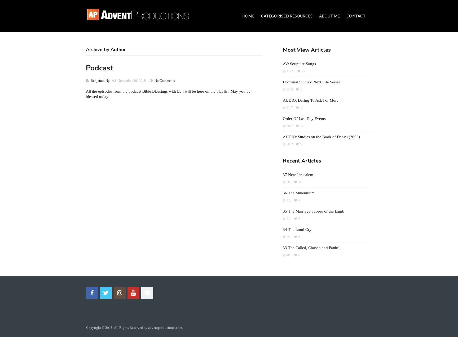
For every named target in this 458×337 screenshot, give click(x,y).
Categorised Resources (286, 16)
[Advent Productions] (140, 13)
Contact (355, 16)
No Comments (165, 81)
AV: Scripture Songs (299, 64)
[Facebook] (92, 293)
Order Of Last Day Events (304, 118)
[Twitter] (106, 293)
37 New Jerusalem (298, 175)
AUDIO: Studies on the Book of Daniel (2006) (321, 137)
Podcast (99, 68)
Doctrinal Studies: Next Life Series (311, 82)
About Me (329, 16)
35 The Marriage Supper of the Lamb (313, 211)
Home (248, 16)
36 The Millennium (299, 193)
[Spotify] (147, 293)
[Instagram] (120, 293)
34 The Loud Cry (297, 229)
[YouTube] (133, 293)
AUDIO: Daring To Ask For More (310, 100)
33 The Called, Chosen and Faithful (312, 248)
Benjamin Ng (100, 81)
